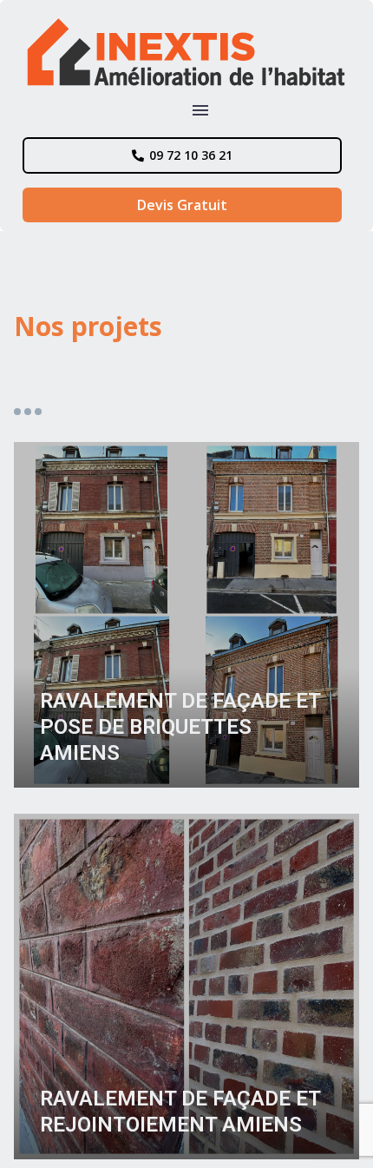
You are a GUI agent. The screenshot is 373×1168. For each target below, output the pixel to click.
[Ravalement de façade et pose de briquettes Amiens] (186, 615)
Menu (200, 110)
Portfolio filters (28, 412)
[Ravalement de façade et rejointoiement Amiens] (186, 986)
